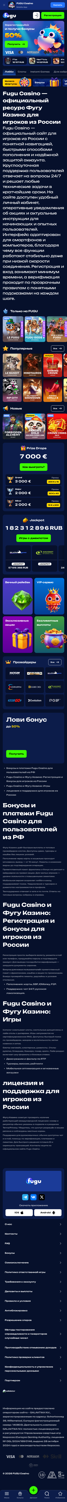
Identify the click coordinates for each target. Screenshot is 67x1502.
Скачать (57, 5)
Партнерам (12, 1380)
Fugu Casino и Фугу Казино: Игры (28, 786)
